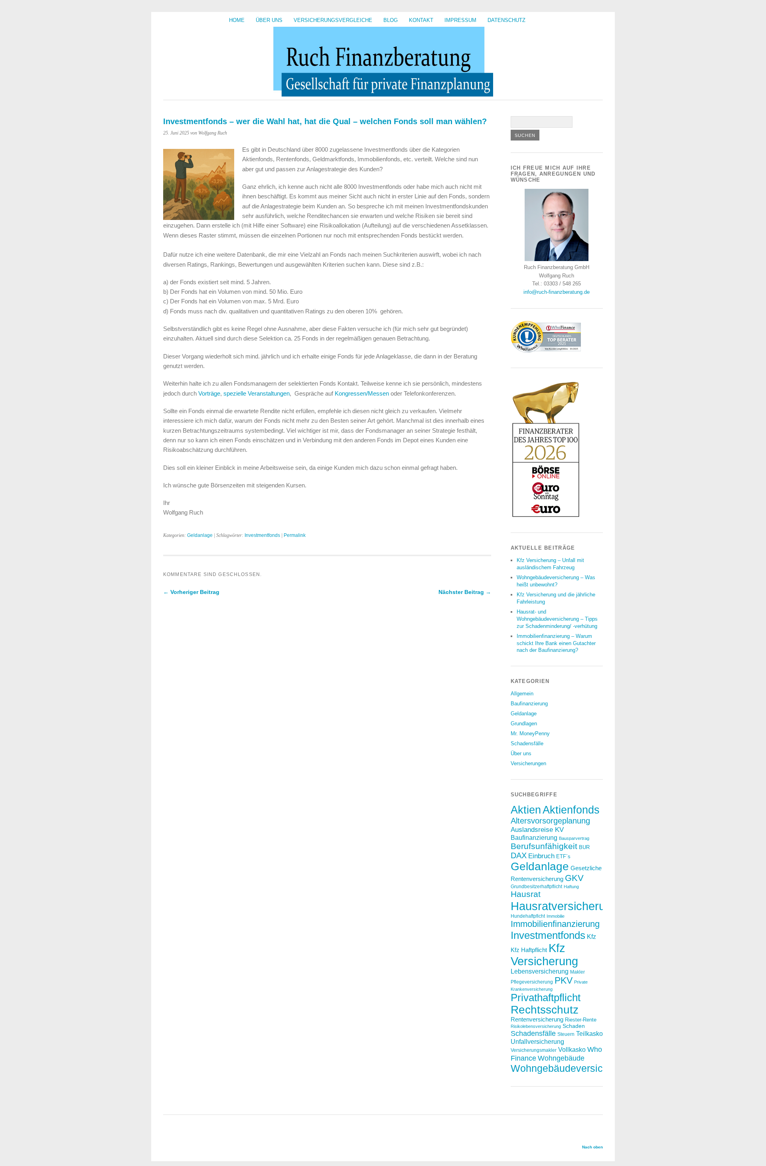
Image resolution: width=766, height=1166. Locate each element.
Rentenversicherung (537, 1019)
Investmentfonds (262, 535)
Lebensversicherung (540, 971)
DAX (519, 855)
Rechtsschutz (544, 1010)
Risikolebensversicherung (536, 1026)
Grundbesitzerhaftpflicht (536, 886)
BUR (584, 847)
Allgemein (522, 694)
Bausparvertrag (574, 838)
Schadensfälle (527, 743)
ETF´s (563, 856)
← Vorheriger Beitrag (191, 592)
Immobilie (556, 916)
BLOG (390, 20)
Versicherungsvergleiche (333, 20)
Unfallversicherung (537, 1041)
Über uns (269, 20)
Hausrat (526, 894)
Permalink (295, 535)
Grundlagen (524, 724)
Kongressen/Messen (362, 393)
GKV (574, 878)
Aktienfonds (571, 810)
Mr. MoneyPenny (530, 733)
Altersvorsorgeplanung (550, 820)
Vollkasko (572, 1049)
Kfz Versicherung (544, 955)
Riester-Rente (580, 1020)
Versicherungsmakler (534, 1050)
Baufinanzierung (529, 704)
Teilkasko (589, 1033)
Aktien (526, 810)
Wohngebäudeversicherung (572, 1068)
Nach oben (592, 1147)
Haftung (571, 886)
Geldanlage (200, 535)
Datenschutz (506, 20)
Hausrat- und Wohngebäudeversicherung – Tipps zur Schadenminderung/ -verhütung (557, 619)
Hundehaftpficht (528, 916)
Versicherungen (528, 763)
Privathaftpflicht (545, 997)
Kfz (591, 936)
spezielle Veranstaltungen (256, 393)
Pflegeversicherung (532, 981)
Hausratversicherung (564, 906)
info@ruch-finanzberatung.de (556, 292)
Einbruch (541, 856)
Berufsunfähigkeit (544, 846)
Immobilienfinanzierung (555, 924)
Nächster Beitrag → (464, 592)
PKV (564, 980)
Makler (577, 971)
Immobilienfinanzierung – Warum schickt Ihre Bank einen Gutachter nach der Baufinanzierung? (556, 643)
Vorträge (209, 393)
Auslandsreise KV (537, 829)
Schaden (574, 1026)
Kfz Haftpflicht (529, 950)
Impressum (460, 20)
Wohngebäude (561, 1058)
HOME (237, 20)
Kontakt (421, 20)
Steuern (565, 1034)
